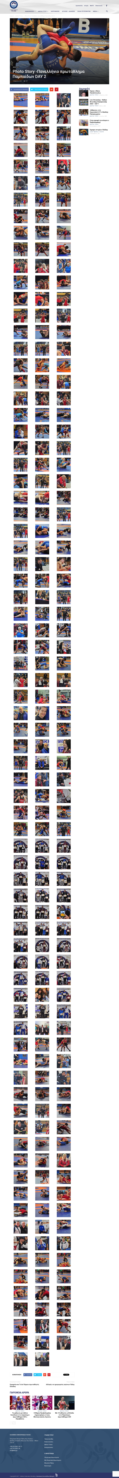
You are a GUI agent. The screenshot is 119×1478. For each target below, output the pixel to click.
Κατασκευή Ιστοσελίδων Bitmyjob (45, 1476)
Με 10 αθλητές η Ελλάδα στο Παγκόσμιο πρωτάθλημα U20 (64, 1415)
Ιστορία (86, 5)
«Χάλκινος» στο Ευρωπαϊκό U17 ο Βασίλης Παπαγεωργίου (99, 112)
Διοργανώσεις (48, 1447)
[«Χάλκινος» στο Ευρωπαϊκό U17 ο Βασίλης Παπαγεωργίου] (83, 112)
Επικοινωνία (98, 5)
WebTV (92, 5)
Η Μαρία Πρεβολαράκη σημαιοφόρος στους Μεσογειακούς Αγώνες (42, 1415)
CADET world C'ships (97, 131)
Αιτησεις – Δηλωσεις (68, 11)
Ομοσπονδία (79, 5)
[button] (107, 11)
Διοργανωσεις (55, 11)
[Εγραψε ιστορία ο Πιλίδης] (83, 132)
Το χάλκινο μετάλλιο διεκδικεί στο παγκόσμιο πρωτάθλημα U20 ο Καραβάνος (20, 1416)
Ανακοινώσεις (48, 1442)
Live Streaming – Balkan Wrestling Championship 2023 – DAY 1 (98, 102)
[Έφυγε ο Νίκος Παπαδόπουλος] (83, 93)
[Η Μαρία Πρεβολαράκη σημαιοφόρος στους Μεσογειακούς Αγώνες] (42, 1403)
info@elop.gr (13, 1450)
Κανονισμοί (47, 1466)
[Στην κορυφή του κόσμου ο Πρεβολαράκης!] (83, 122)
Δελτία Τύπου (16, 67)
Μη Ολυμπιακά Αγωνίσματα (52, 1460)
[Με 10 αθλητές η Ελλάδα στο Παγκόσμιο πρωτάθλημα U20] (64, 1403)
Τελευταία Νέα (48, 1439)
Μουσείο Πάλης (49, 1463)
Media (95, 11)
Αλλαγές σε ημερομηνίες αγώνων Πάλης (60, 1384)
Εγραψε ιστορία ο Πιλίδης (99, 130)
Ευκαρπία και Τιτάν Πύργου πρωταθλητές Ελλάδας (24, 1385)
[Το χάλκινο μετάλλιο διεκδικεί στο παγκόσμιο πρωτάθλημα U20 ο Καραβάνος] (20, 1403)
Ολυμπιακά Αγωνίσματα (51, 1457)
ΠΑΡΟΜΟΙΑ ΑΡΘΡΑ (19, 1392)
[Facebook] (106, 5)
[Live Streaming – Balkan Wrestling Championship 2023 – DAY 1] (83, 102)
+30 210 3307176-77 (16, 1446)
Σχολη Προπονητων (83, 11)
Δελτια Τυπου (42, 11)
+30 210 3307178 (15, 1448)
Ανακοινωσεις (29, 11)
